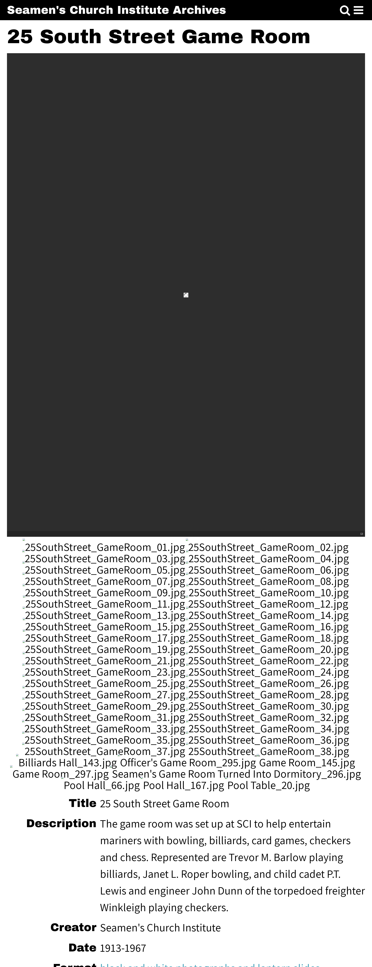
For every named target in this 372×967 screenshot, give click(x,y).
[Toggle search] (345, 10)
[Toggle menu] (358, 10)
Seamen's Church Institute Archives (116, 10)
